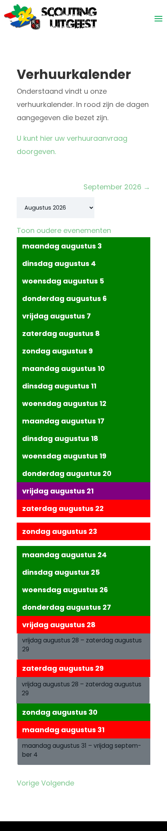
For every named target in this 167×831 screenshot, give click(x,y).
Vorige (28, 783)
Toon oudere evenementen (64, 230)
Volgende (57, 783)
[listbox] (55, 207)
